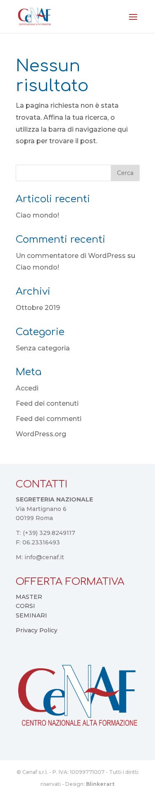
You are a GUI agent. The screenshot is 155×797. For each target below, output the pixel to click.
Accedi (27, 388)
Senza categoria (43, 348)
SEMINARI (31, 615)
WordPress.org (41, 434)
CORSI (25, 606)
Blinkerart (100, 784)
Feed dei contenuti (47, 403)
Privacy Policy (36, 630)
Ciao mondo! (37, 215)
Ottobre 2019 (38, 308)
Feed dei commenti (48, 419)
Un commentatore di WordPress (71, 256)
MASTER (29, 597)
